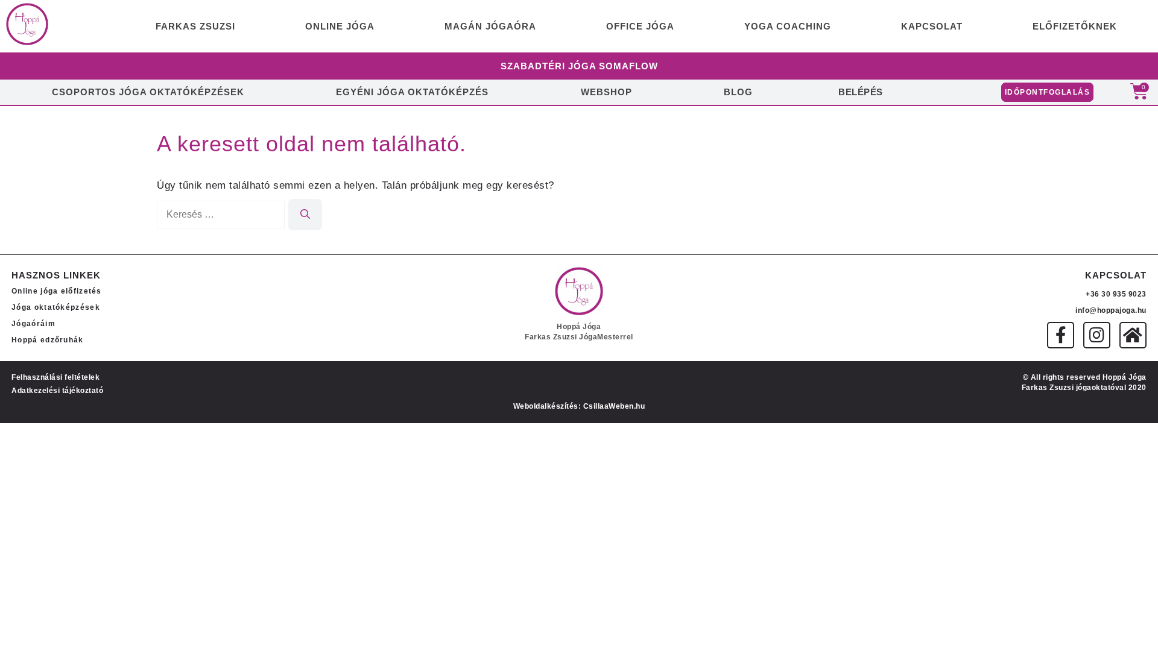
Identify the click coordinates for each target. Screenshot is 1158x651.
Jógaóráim (33, 323)
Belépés (860, 92)
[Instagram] (1096, 335)
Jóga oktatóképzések (55, 307)
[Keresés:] (222, 214)
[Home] (1133, 335)
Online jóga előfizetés (56, 291)
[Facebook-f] (1060, 335)
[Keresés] (305, 214)
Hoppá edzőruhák (47, 340)
